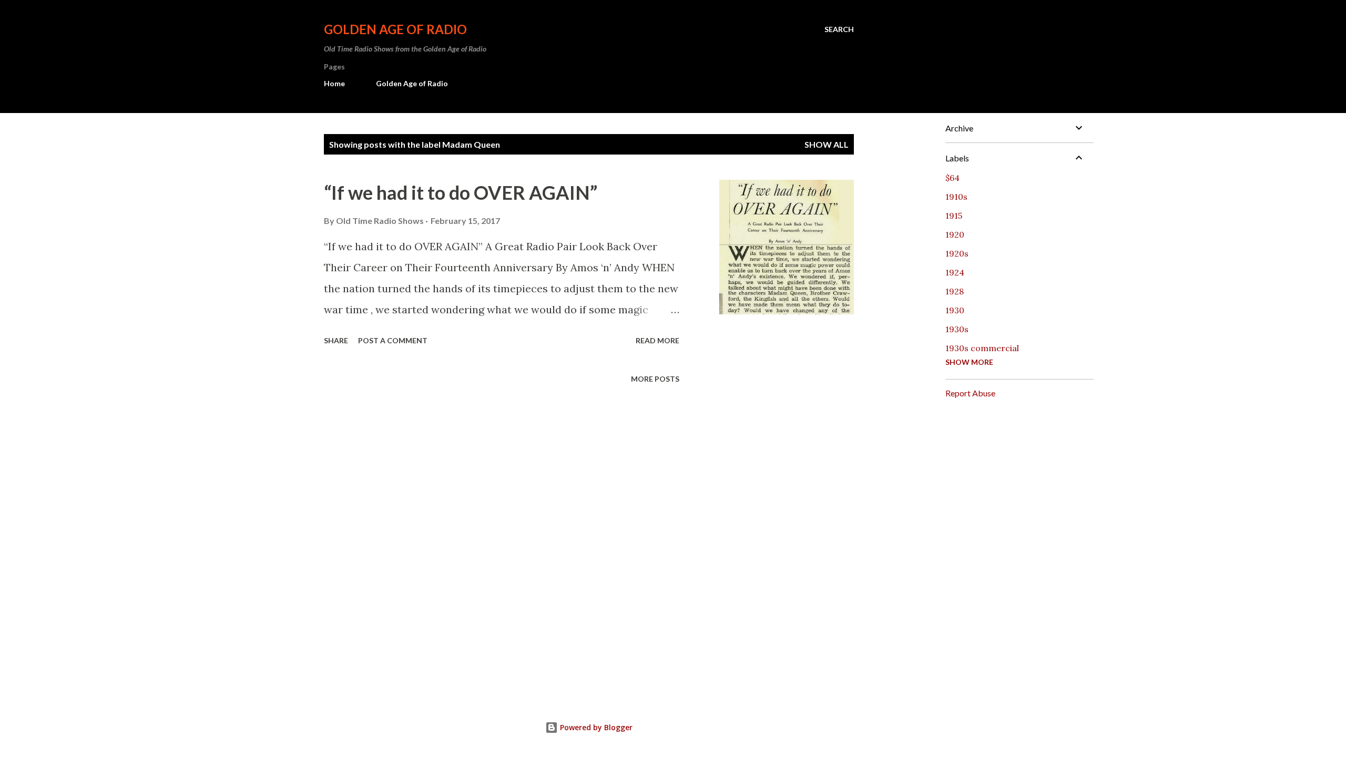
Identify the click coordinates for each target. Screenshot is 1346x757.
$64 (952, 177)
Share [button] (336, 340)
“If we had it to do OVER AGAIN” (460, 192)
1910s (956, 196)
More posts (655, 378)
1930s (956, 329)
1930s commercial (982, 348)
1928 (954, 291)
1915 (953, 215)
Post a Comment (392, 340)
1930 (954, 310)
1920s (956, 253)
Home (334, 83)
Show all (826, 144)
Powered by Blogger (595, 727)
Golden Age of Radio (395, 29)
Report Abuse (970, 393)
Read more (657, 340)
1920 (954, 234)
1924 (954, 272)
